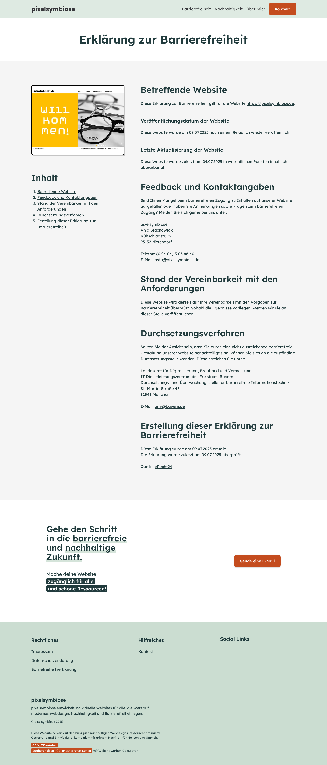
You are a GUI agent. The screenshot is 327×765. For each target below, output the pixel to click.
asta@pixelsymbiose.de (177, 259)
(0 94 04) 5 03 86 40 (175, 253)
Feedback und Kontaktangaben (67, 197)
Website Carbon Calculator (118, 750)
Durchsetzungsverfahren (60, 214)
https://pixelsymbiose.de (270, 103)
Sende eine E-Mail (257, 560)
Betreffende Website (56, 191)
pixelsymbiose (53, 9)
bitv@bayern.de (170, 406)
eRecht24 (163, 466)
